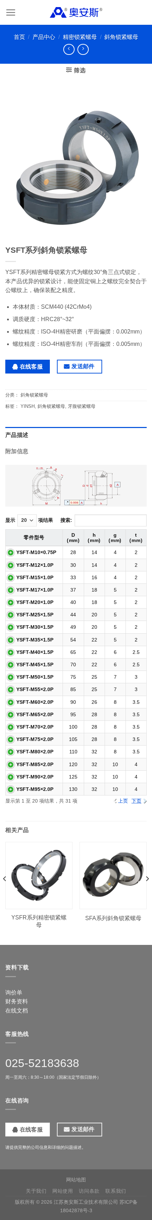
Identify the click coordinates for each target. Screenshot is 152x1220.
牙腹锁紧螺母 (81, 406)
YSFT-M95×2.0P (34, 789)
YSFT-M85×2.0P (34, 764)
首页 (19, 37)
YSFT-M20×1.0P (34, 602)
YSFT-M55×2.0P (34, 689)
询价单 (13, 993)
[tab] (76, 435)
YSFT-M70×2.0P (34, 727)
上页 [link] (123, 801)
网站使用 (62, 1191)
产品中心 (44, 37)
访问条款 (89, 1191)
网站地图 (76, 1179)
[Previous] (4, 893)
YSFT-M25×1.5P (34, 614)
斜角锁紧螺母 (121, 37)
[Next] (147, 893)
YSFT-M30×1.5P (34, 627)
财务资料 (16, 1001)
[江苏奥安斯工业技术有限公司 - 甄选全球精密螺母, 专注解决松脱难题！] (76, 12)
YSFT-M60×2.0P (34, 702)
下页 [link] (136, 801)
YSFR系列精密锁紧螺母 (38, 921)
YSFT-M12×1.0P (34, 565)
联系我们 (115, 1191)
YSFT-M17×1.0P (34, 590)
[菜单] (10, 12)
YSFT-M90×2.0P (34, 777)
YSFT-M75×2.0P (34, 739)
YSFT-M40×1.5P (34, 652)
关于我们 (36, 1191)
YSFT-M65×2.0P (34, 714)
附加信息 (16, 451)
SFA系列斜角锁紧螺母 (113, 918)
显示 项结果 (29, 520)
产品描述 (16, 435)
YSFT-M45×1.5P (34, 664)
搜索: (66, 520)
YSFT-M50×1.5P (34, 677)
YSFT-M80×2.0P (34, 751)
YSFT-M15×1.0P (34, 577)
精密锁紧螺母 (80, 37)
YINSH (28, 406)
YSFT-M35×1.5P (34, 640)
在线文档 (16, 1011)
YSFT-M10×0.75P (36, 552)
